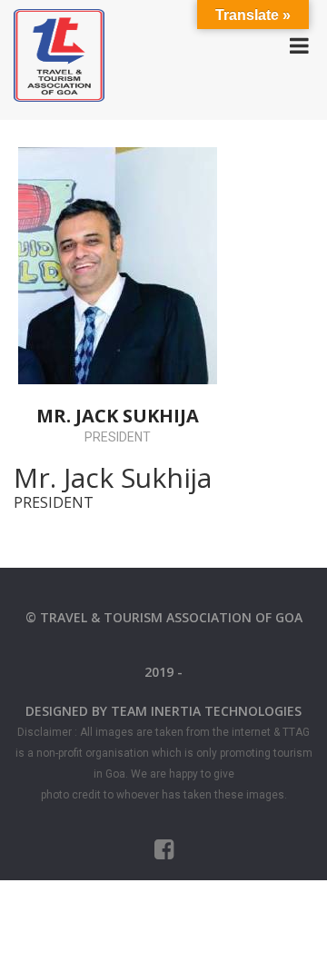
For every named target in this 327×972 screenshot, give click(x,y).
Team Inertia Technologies (206, 710)
